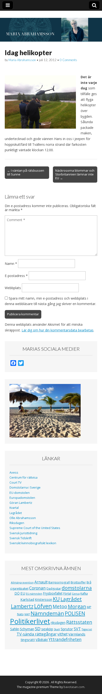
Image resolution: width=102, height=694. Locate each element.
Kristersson (43, 599)
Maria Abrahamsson (22, 60)
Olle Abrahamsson (22, 518)
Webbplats (13, 288)
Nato (20, 614)
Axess (13, 473)
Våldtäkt (42, 639)
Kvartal (14, 508)
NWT (27, 614)
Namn (11, 263)
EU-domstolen (19, 493)
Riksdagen (16, 523)
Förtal (67, 594)
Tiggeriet (87, 629)
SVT (77, 628)
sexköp (47, 628)
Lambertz (22, 606)
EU (22, 593)
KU (56, 598)
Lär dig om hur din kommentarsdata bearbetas (57, 330)
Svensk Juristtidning (23, 533)
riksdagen (58, 622)
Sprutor (67, 628)
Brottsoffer (78, 582)
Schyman (27, 628)
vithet (62, 634)
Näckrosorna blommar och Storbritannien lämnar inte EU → (74, 174)
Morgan (77, 606)
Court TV (15, 482)
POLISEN (75, 613)
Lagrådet (15, 513)
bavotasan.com (74, 687)
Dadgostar (53, 589)
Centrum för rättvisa (23, 478)
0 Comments (68, 60)
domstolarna (77, 587)
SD (38, 628)
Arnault (41, 582)
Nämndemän (47, 613)
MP (89, 607)
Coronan (37, 588)
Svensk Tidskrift (20, 538)
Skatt (57, 629)
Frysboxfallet (53, 593)
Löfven (43, 606)
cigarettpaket (19, 589)
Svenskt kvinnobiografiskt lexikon (32, 543)
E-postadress (16, 275)
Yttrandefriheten (65, 639)
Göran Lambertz (20, 503)
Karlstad (27, 599)
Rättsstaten (79, 622)
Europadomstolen (22, 498)
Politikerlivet (30, 621)
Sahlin (14, 629)
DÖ (17, 593)
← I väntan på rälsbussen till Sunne (25, 172)
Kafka (84, 594)
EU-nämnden (34, 593)
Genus (76, 593)
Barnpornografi (59, 582)
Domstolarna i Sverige (25, 487)
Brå (89, 582)
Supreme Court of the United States (34, 528)
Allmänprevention (22, 582)
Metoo (60, 606)
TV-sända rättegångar (37, 634)
